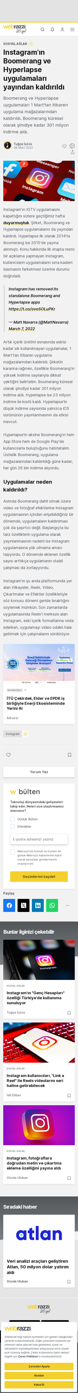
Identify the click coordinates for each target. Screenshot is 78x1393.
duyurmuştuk (16, 222)
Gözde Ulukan (17, 1178)
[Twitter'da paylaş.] (25, 905)
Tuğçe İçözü (16, 1012)
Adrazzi (12, 718)
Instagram (13, 734)
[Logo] (15, 29)
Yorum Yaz (39, 772)
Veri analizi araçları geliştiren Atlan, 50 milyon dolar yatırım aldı (38, 1267)
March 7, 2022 (22, 328)
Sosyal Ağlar (15, 44)
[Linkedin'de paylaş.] (39, 905)
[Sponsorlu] (39, 664)
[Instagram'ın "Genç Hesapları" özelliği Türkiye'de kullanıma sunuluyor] (39, 960)
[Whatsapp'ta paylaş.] (53, 905)
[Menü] (72, 30)
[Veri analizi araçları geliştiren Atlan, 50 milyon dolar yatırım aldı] (39, 1235)
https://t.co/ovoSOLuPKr (32, 309)
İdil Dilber (14, 1095)
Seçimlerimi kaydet (39, 876)
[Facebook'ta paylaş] (10, 905)
